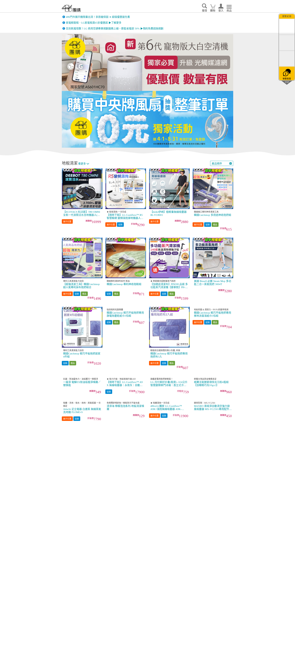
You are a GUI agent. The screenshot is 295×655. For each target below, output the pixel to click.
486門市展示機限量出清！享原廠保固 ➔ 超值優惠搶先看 (98, 17)
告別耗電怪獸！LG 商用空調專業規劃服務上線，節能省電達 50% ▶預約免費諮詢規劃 (114, 28)
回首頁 (71, 8)
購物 (212, 10)
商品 (229, 10)
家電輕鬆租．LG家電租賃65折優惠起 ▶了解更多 (93, 22)
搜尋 (204, 10)
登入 (220, 10)
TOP (287, 82)
